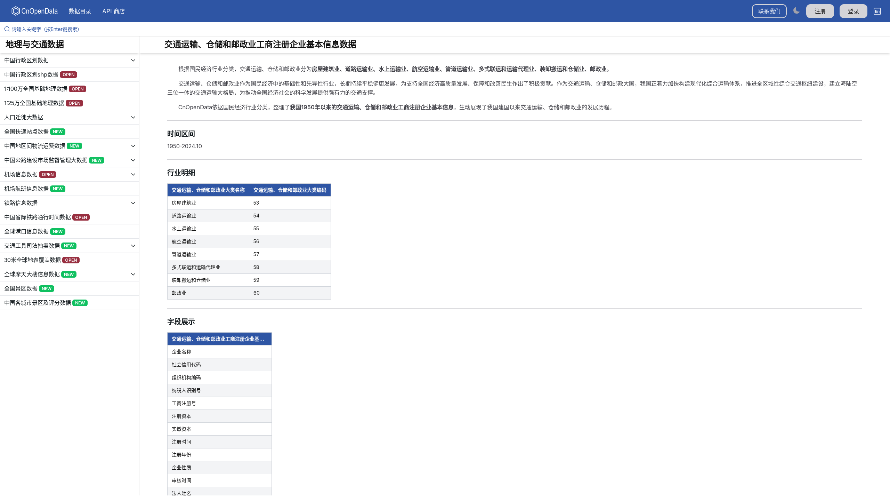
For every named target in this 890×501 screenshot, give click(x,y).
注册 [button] (820, 11)
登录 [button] (853, 11)
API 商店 (113, 11)
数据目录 (80, 11)
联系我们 (769, 11)
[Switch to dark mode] (796, 10)
